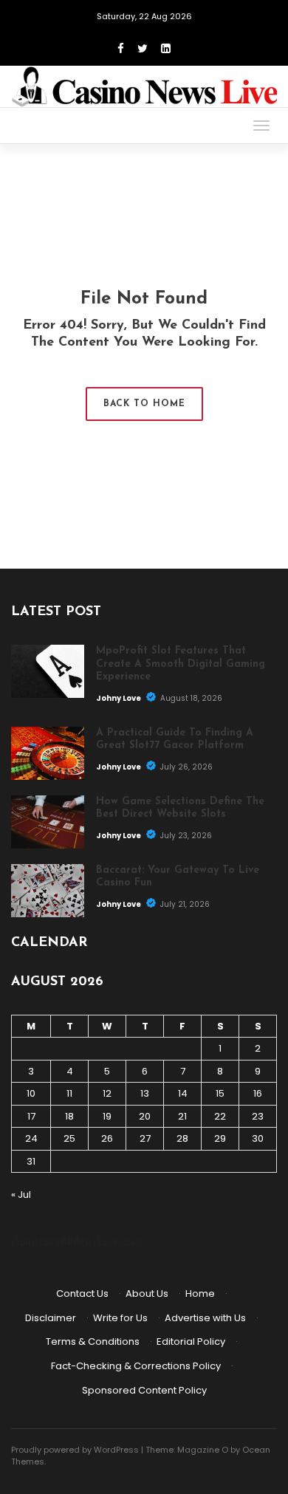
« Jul (21, 1195)
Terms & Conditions (93, 1341)
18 (69, 1116)
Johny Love (119, 698)
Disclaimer (50, 1318)
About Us (147, 1293)
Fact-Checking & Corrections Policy (136, 1366)
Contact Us (82, 1293)
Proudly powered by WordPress (75, 1450)
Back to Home (144, 404)
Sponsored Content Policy (144, 1390)
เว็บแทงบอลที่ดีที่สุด (51, 1242)
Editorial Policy (191, 1341)
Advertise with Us (205, 1318)
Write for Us (120, 1318)
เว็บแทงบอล (117, 1242)
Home (200, 1293)
